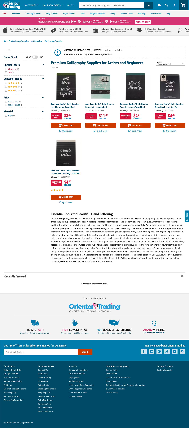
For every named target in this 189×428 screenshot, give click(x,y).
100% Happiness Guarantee (80, 388)
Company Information (78, 370)
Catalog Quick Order (12, 370)
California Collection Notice (118, 377)
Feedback (186, 216)
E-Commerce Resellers (115, 388)
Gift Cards (8, 385)
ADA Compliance (45, 407)
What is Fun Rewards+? (13, 400)
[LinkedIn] (151, 351)
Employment (74, 377)
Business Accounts (12, 377)
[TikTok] (167, 351)
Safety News (111, 381)
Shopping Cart (44, 392)
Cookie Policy (112, 392)
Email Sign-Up (10, 392)
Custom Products (164, 370)
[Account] (174, 5)
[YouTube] (175, 351)
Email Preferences (45, 411)
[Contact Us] (166, 5)
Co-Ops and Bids (11, 373)
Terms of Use (111, 373)
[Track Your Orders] (159, 5)
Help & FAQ (42, 373)
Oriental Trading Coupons (15, 388)
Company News (75, 396)
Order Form (43, 381)
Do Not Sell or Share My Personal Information (125, 385)
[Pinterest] (159, 351)
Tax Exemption (44, 403)
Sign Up (85, 351)
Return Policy (44, 385)
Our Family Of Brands (78, 392)
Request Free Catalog (13, 381)
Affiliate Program (76, 381)
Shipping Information (47, 388)
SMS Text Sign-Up (11, 396)
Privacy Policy (112, 370)
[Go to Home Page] (5, 41)
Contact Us (43, 370)
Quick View (67, 130)
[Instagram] (182, 351)
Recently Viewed (15, 276)
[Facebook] (144, 351)
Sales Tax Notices (45, 400)
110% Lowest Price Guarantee (81, 385)
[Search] (148, 5)
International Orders (46, 396)
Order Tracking (44, 377)
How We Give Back (77, 373)
